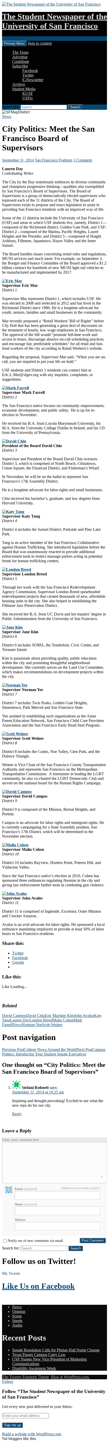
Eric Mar (52, 1015)
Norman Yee (32, 1025)
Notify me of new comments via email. (36, 1241)
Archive (18, 84)
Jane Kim (66, 1015)
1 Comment (82, 160)
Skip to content (40, 43)
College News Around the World (39, 1049)
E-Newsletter (32, 80)
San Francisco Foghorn (53, 160)
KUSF (27, 93)
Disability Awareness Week (34, 1368)
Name (26, 1204)
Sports (17, 1320)
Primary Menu (14, 43)
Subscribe (20, 66)
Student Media (23, 89)
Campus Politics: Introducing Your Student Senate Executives (53, 1051)
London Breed (41, 1020)
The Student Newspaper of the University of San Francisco (54, 21)
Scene (17, 1316)
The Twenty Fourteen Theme (25, 1377)
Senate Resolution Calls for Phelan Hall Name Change (56, 1350)
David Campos (14, 1015)
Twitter (28, 75)
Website (20, 1220)
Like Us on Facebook (38, 1286)
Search (7, 38)
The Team (20, 52)
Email (26, 1189)
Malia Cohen (63, 1020)
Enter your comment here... (22, 1140)
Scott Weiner (52, 1025)
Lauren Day (19, 1020)
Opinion (18, 1311)
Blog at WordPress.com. (70, 1377)
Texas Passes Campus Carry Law (39, 1354)
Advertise (20, 57)
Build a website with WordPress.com (31, 1434)
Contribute (20, 61)
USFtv (27, 98)
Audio (17, 1325)
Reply (17, 1114)
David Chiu (35, 1015)
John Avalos (84, 1015)
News (6, 116)
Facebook (30, 70)
